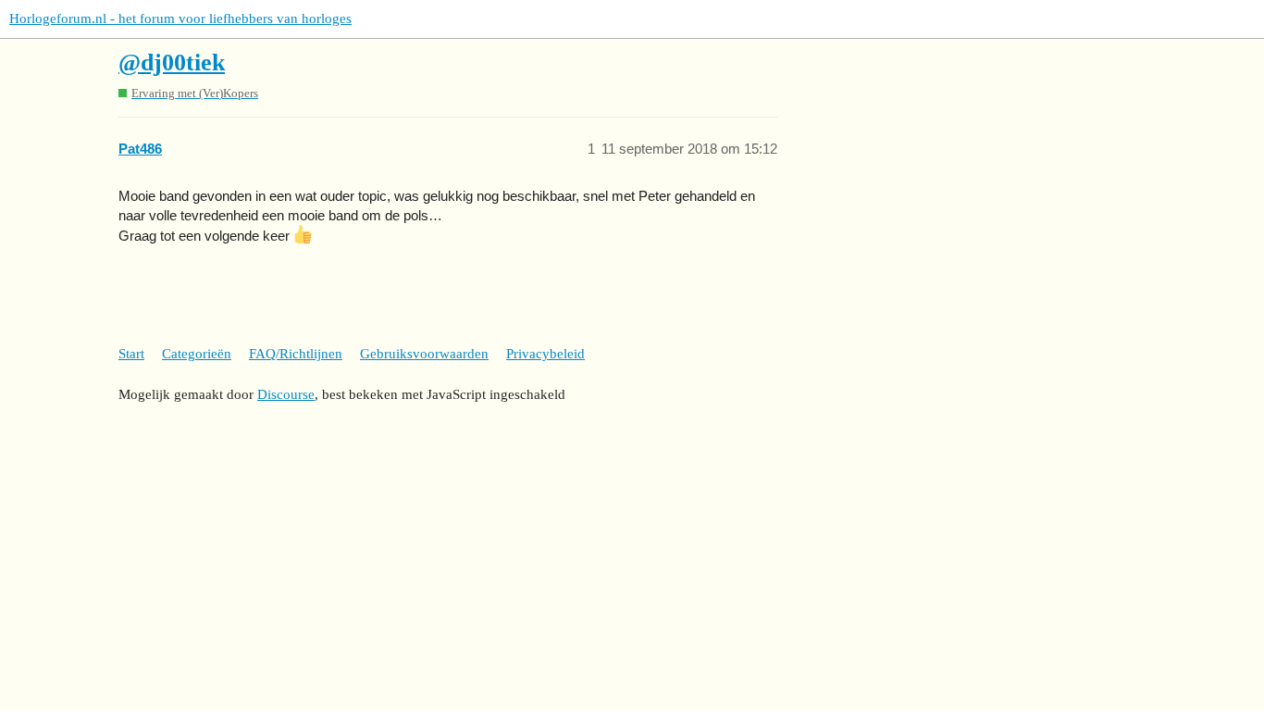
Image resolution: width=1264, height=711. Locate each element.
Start (131, 353)
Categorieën (196, 353)
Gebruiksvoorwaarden (424, 353)
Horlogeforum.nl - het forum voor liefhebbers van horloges (180, 18)
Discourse (286, 394)
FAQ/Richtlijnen (295, 353)
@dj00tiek (171, 62)
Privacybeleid (545, 353)
